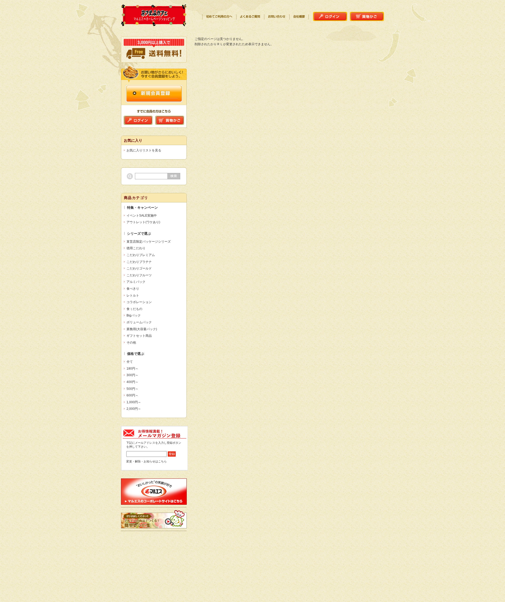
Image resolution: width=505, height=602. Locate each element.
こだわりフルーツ (139, 275)
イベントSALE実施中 (142, 215)
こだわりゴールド (139, 268)
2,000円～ (134, 409)
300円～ (132, 375)
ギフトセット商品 (139, 336)
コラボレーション (139, 302)
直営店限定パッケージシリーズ (149, 241)
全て (130, 362)
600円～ (132, 395)
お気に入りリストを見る (144, 150)
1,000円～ (134, 402)
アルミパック (136, 282)
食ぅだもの (134, 309)
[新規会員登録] (154, 100)
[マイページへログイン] (330, 18)
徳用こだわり (136, 248)
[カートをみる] (367, 18)
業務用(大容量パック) (142, 329)
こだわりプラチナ (139, 262)
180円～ (132, 368)
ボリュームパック (139, 322)
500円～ (132, 389)
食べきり (133, 288)
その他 (131, 342)
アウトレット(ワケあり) (143, 222)
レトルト (133, 295)
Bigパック (134, 315)
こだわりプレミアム (141, 255)
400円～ (132, 382)
